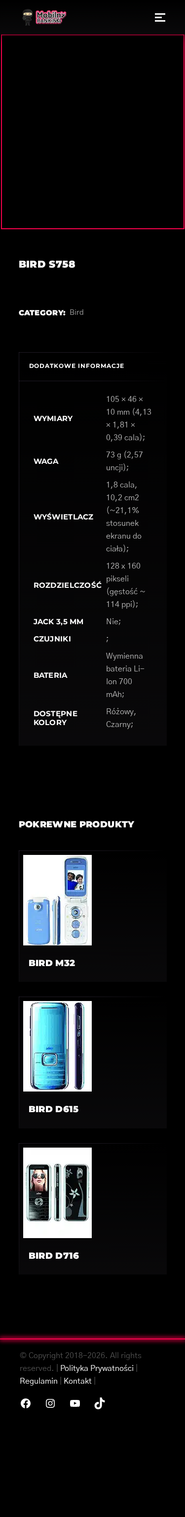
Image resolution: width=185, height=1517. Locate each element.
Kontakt (78, 1381)
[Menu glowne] (160, 17)
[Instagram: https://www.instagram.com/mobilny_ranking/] (50, 1403)
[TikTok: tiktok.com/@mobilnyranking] (100, 1403)
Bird (77, 312)
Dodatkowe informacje (76, 365)
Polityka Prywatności (97, 1368)
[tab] (93, 366)
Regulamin (39, 1381)
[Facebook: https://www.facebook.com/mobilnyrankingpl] (26, 1403)
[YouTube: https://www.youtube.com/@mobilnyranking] (75, 1403)
